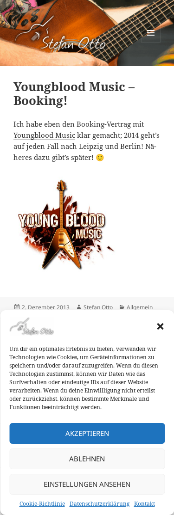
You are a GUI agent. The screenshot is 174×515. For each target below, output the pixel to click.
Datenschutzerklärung (99, 504)
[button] (160, 326)
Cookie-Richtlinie (42, 504)
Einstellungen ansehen (87, 484)
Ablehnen (87, 458)
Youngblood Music (44, 135)
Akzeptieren (87, 433)
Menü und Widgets (151, 42)
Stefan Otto (98, 307)
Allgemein (140, 307)
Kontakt (144, 504)
